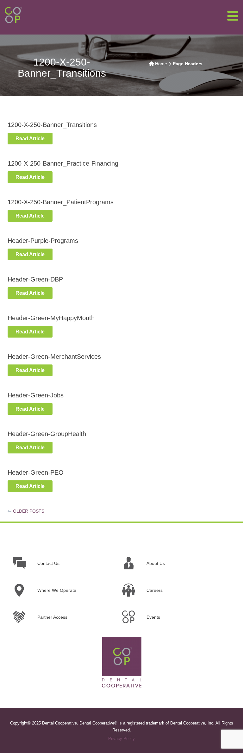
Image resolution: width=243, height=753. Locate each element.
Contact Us (48, 563)
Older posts (28, 511)
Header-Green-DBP (35, 279)
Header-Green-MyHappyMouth (51, 317)
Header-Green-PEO (36, 472)
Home (161, 63)
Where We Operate (56, 590)
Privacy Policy (121, 738)
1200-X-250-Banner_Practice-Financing (63, 163)
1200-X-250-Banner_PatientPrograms (61, 202)
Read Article (30, 138)
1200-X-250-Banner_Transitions (52, 124)
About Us (155, 563)
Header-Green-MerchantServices (54, 356)
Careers (154, 590)
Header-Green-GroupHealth (47, 433)
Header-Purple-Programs (43, 240)
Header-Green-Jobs (36, 395)
